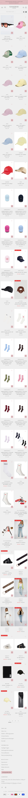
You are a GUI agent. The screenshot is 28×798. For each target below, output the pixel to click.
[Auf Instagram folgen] (5, 787)
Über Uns (3, 731)
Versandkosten (5, 753)
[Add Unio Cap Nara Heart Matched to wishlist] (25, 46)
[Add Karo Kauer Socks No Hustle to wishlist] (12, 311)
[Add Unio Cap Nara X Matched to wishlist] (12, 104)
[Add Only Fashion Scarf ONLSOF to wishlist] (25, 692)
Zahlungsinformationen (7, 750)
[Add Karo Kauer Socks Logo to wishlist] (25, 311)
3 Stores (14, 783)
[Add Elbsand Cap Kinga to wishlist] (25, 133)
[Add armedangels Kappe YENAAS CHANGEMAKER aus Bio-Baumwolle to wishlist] (12, 251)
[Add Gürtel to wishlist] (25, 552)
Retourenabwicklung (6, 755)
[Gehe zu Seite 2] (18, 720)
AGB (2, 769)
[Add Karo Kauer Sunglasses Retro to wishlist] (12, 17)
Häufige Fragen (5, 748)
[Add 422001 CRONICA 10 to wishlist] (12, 664)
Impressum (4, 762)
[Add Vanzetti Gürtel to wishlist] (25, 521)
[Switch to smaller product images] (26, 12)
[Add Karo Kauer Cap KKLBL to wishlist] (25, 251)
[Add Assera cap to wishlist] (25, 162)
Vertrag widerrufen (6, 772)
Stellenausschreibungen (7, 738)
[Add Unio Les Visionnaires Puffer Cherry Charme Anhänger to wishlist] (25, 491)
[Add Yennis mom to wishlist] (25, 462)
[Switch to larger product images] (23, 12)
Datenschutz (4, 764)
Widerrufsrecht (5, 767)
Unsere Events (5, 736)
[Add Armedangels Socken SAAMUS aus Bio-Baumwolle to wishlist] (25, 431)
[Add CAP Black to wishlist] (25, 664)
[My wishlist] (5, 7)
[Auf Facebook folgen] (2, 787)
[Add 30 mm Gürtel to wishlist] (25, 636)
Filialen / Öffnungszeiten (7, 733)
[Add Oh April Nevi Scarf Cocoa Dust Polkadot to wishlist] (25, 282)
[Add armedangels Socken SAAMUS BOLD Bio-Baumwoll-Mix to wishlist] (12, 340)
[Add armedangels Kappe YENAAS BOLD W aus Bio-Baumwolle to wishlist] (12, 190)
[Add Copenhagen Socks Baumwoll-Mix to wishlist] (12, 462)
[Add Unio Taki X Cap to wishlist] (25, 17)
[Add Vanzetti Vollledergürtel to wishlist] (12, 580)
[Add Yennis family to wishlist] (12, 491)
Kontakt (3, 741)
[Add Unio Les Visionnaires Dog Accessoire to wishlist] (12, 521)
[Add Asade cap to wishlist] (12, 282)
